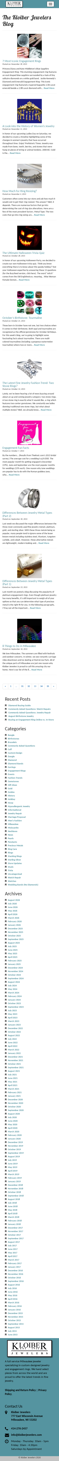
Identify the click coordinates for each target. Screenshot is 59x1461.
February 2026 (15, 921)
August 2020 (14, 1114)
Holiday (11, 799)
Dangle (11, 756)
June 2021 (13, 1078)
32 (29, 686)
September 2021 (16, 1067)
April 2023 (12, 1018)
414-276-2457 (19, 1428)
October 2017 (14, 1235)
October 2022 (14, 1032)
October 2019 (14, 1149)
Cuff (10, 749)
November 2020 (15, 1103)
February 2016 (15, 1306)
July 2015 (12, 1331)
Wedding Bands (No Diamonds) (23, 885)
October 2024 (14, 975)
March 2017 (13, 1260)
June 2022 (13, 1043)
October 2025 (14, 936)
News (10, 835)
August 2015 (14, 1327)
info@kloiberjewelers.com (26, 1435)
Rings (10, 853)
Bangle (11, 735)
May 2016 (12, 1295)
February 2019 (15, 1178)
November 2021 (15, 1060)
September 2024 (16, 978)
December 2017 (15, 1228)
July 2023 (12, 1010)
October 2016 (14, 1278)
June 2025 (13, 950)
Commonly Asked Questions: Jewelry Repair (29, 713)
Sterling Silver (14, 860)
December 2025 (15, 929)
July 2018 (12, 1203)
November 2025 (15, 932)
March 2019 (13, 1174)
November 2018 (15, 1189)
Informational (14, 810)
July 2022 (12, 1039)
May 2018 (12, 1210)
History (11, 796)
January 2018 (14, 1224)
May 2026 (12, 911)
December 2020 (15, 1100)
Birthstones (13, 739)
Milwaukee (13, 824)
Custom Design (15, 753)
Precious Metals (15, 845)
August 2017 (14, 1242)
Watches (12, 881)
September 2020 (16, 1110)
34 (41, 686)
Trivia (10, 870)
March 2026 (13, 918)
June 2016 (13, 1292)
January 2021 (14, 1096)
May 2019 (12, 1167)
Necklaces (12, 831)
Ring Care (12, 849)
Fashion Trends (15, 778)
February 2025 (15, 961)
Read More (49, 88)
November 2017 (15, 1231)
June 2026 (13, 907)
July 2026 (12, 904)
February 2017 (15, 1263)
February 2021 (15, 1092)
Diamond (12, 760)
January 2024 (14, 1000)
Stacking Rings (15, 856)
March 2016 (13, 1303)
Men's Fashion (15, 821)
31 (22, 686)
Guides (11, 792)
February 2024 (15, 996)
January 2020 (14, 1139)
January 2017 (14, 1267)
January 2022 (14, 1053)
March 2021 (13, 1089)
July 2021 (12, 1075)
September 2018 (16, 1196)
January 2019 (14, 1181)
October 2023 (14, 1003)
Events (11, 774)
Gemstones (13, 781)
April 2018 (12, 1213)
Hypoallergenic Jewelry (19, 806)
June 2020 (13, 1121)
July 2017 (12, 1246)
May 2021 (12, 1082)
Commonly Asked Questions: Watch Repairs (29, 709)
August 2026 (14, 900)
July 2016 (12, 1288)
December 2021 (15, 1057)
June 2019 (13, 1164)
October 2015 (14, 1320)
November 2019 (15, 1146)
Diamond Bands (15, 764)
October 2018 (14, 1192)
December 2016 (15, 1270)
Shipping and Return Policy (20, 1390)
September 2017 (16, 1238)
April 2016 (12, 1299)
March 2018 (13, 1217)
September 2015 (16, 1324)
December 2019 (15, 1142)
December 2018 (15, 1185)
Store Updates (15, 863)
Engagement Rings (17, 771)
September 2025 (16, 939)
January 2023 (14, 1025)
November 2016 (15, 1274)
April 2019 (12, 1171)
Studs (10, 867)
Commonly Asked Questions (21, 746)
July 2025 (12, 946)
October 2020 (14, 1107)
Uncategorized (15, 874)
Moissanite (13, 828)
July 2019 (12, 1160)
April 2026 (12, 914)
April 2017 (12, 1256)
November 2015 (15, 1317)
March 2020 (13, 1132)
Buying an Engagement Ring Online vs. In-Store (31, 720)
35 (48, 686)
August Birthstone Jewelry (21, 716)
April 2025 (12, 957)
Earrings (12, 767)
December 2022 (15, 1028)
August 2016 (14, 1285)
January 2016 (14, 1310)
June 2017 (13, 1249)
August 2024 (14, 982)
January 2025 (14, 964)
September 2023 (16, 1007)
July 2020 (12, 1117)
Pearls (11, 838)
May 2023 (12, 1014)
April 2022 (12, 1046)
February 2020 (15, 1135)
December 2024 (15, 968)
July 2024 (12, 986)
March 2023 (13, 1021)
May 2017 (12, 1253)
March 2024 (13, 993)
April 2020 (12, 1128)
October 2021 (14, 1064)
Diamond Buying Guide (19, 705)
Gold (10, 788)
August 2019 (14, 1156)
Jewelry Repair (15, 813)
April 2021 (12, 1085)
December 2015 (15, 1313)
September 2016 (16, 1281)
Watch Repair (14, 878)
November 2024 (15, 971)
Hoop (10, 803)
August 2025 (14, 943)
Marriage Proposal (17, 817)
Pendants (12, 842)
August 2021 (14, 1071)
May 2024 (12, 989)
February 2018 (15, 1221)
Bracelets (12, 742)
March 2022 (13, 1050)
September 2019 (16, 1153)
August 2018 (14, 1199)
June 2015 (13, 1335)
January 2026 (14, 925)
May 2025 (12, 953)
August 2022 (14, 1035)
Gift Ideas (12, 785)
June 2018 (13, 1206)
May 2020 (12, 1124)
